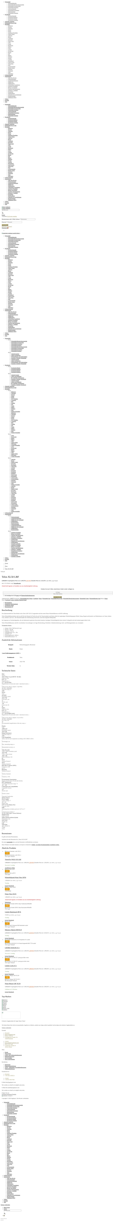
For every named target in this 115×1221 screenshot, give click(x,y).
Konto (6, 1052)
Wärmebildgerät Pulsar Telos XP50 (15, 877)
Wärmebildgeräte (12, 3)
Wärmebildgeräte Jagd (94, 598)
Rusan (9, 52)
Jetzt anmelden (57, 597)
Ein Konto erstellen (12, 216)
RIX (12, 401)
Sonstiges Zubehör (15, 543)
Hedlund (13, 473)
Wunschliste (8, 1053)
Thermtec (10, 28)
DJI (9, 54)
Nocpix (10, 27)
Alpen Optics (11, 34)
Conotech (10, 38)
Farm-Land (11, 41)
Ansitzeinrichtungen (13, 80)
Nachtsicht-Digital (12, 18)
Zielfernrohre (14, 539)
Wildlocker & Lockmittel (17, 520)
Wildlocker (10, 82)
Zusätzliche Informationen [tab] (11, 604)
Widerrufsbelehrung (10, 1069)
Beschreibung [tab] (8, 602)
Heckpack (10, 45)
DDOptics (10, 73)
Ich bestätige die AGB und (20, 595)
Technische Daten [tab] (9, 605)
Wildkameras (11, 83)
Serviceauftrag (8, 1058)
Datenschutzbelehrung (10, 1066)
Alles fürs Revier (12, 78)
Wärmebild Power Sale (10, 23)
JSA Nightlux (14, 399)
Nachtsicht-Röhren (12, 17)
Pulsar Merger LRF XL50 (12, 983)
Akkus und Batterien (16, 376)
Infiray (9, 47)
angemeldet (9, 842)
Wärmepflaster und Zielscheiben (19, 356)
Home (6, 563)
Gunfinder (35, 598)
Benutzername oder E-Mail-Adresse (11, 219)
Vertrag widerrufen (6, 1027)
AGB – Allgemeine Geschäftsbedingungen (15, 1067)
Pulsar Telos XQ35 (10, 894)
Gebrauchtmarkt (9, 75)
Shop (6, 566)
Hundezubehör (11, 96)
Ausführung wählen (10, 868)
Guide (9, 44)
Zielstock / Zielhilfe (13, 90)
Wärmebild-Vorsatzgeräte (14, 6)
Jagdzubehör (8, 76)
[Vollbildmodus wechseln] (2, 1218)
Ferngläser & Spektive (16, 538)
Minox (9, 55)
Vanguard (10, 71)
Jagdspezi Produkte (13, 33)
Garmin (10, 59)
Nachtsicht (7, 14)
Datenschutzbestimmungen (28, 595)
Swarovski (10, 51)
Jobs (6, 101)
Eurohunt (13, 472)
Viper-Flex (10, 63)
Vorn (9, 72)
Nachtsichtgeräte (12, 16)
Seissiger (10, 69)
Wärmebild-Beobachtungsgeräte (16, 4)
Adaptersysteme (15, 354)
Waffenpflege (11, 93)
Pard (9, 65)
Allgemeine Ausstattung (14, 85)
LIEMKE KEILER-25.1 (12, 948)
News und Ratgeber (10, 1059)
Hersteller (7, 24)
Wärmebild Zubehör (13, 13)
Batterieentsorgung (9, 1056)
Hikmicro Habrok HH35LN (13, 930)
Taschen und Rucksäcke (14, 89)
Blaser (9, 37)
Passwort (4, 222)
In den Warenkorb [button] (9, 885)
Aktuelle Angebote (10, 21)
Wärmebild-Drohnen (13, 7)
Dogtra (10, 58)
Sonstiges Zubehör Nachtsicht (18, 379)
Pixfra (9, 30)
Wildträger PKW (12, 97)
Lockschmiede (11, 66)
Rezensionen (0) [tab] (9, 607)
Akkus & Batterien (15, 355)
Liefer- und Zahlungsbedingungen (13, 1055)
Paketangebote (11, 11)
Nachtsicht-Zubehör (13, 20)
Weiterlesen (8, 902)
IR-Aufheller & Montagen (17, 377)
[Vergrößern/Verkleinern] (1, 1218)
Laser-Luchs (11, 62)
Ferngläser (10, 92)
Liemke (10, 49)
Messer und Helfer (12, 87)
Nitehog (10, 56)
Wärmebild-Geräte (84, 598)
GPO (9, 42)
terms (17, 595)
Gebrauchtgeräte (12, 9)
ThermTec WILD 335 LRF (13, 859)
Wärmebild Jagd (46, 598)
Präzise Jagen (11, 68)
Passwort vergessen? (7, 226)
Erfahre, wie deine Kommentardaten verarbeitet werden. (45, 844)
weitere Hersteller (15, 445)
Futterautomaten (12, 79)
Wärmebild (7, 2)
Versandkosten (17, 583)
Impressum (7, 1064)
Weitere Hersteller (15, 411)
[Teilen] (4, 1218)
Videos (6, 99)
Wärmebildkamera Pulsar (26, 598)
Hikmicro (10, 25)
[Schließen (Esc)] (6, 1218)
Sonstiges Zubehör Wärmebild (18, 358)
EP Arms (13, 463)
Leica (9, 48)
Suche (3, 210)
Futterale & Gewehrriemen (14, 94)
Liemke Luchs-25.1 (11, 966)
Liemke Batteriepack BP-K (13, 912)
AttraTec (10, 35)
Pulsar (9, 31)
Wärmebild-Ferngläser (13, 10)
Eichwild (10, 40)
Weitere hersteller (15, 484)
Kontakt (7, 100)
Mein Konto (7, 1207)
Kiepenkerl (11, 61)
